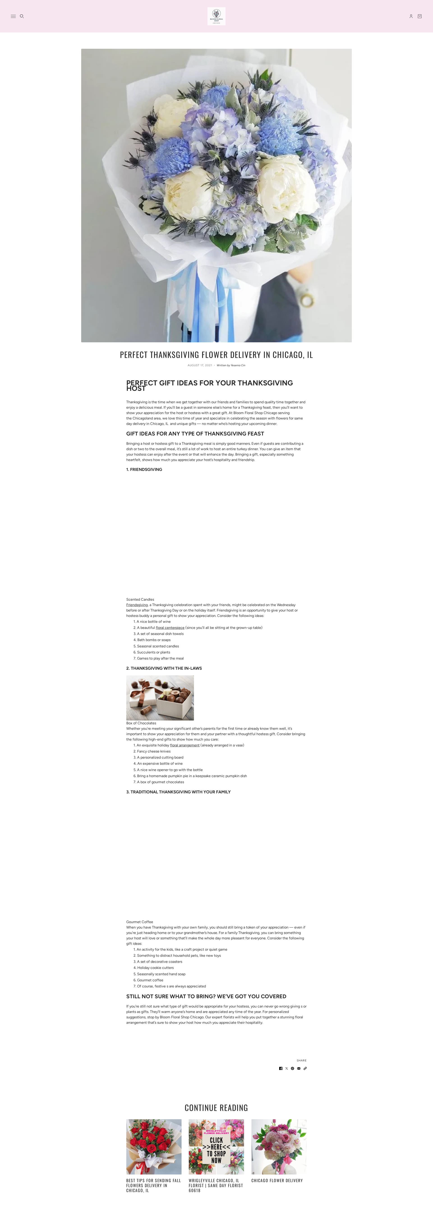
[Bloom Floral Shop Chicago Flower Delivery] (216, 16)
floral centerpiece (170, 627)
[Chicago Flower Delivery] (279, 1146)
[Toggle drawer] (13, 16)
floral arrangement (185, 745)
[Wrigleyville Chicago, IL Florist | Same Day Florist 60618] (216, 1146)
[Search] (21, 16)
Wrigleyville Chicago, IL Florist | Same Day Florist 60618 (216, 1185)
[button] (305, 1068)
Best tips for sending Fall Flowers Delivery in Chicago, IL (153, 1185)
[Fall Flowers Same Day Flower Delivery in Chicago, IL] (154, 1146)
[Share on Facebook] (280, 1068)
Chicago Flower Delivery (277, 1180)
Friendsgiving (137, 605)
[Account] (411, 16)
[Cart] (419, 16)
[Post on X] (287, 1068)
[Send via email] (298, 1068)
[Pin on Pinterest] (292, 1068)
